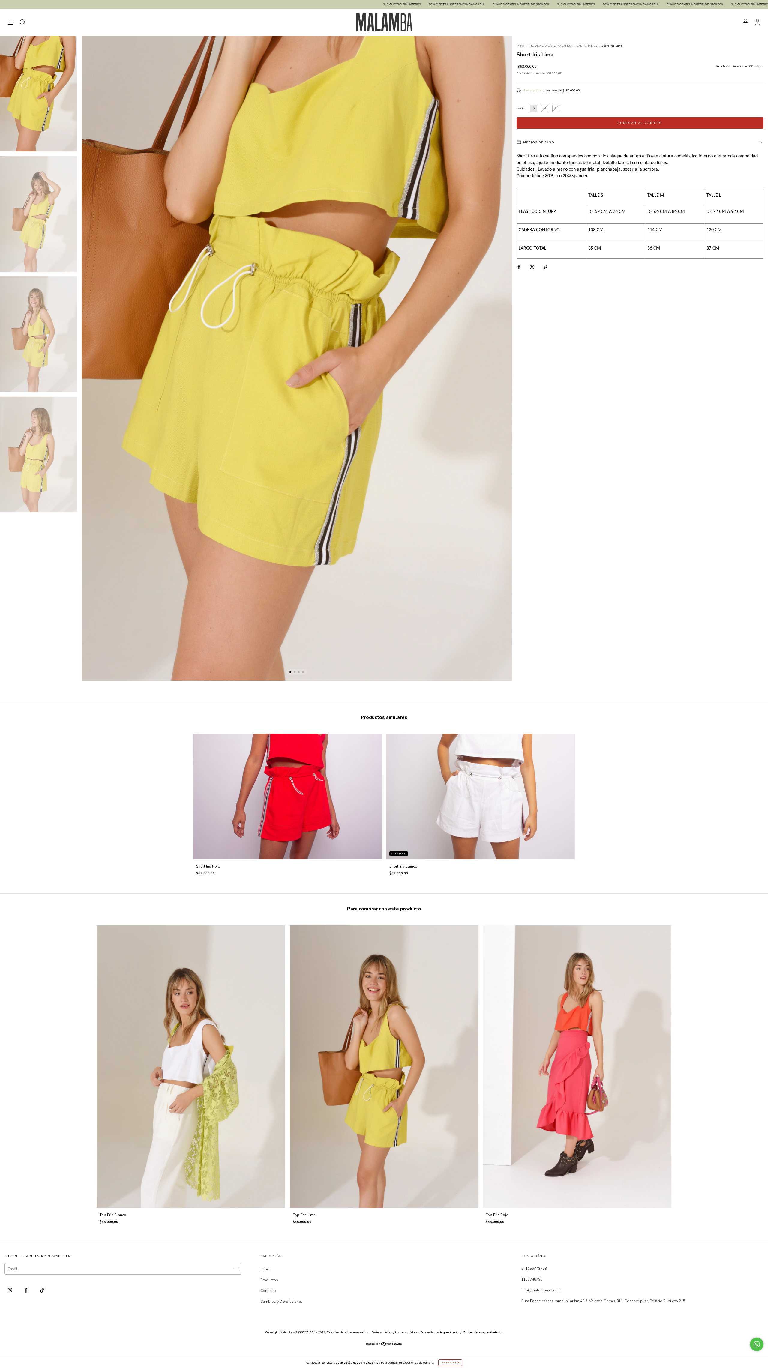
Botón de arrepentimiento (483, 1332)
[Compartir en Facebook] (519, 267)
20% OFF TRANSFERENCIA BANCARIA (202, 4)
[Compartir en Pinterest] (545, 267)
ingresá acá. (449, 1332)
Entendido (450, 1362)
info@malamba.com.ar (541, 1290)
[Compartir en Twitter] (533, 267)
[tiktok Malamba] (42, 1290)
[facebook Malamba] (26, 1290)
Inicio (520, 46)
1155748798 (531, 1279)
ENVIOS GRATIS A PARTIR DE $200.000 (266, 4)
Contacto (268, 1290)
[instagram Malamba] (10, 1290)
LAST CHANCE (586, 46)
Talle (521, 108)
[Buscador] (23, 23)
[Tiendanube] (384, 1344)
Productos (269, 1280)
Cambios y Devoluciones (281, 1301)
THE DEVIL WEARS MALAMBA (550, 46)
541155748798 (534, 1268)
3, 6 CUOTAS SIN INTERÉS (147, 4)
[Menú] (11, 23)
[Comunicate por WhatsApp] (757, 1344)
